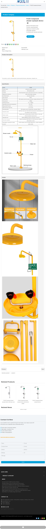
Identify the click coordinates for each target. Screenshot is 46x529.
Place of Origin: (5, 50)
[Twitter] (6, 507)
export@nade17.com (6, 501)
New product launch (6, 486)
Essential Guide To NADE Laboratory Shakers (10, 481)
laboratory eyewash (5, 372)
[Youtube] (42, 518)
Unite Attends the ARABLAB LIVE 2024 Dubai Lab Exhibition (13, 484)
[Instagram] (8, 507)
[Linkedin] (4, 507)
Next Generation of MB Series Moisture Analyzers (19, 486)
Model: (3, 47)
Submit (23, 462)
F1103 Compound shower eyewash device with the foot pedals (23, 402)
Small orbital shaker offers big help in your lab (19, 488)
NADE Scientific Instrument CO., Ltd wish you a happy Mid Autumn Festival (16, 490)
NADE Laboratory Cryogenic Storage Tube (10, 487)
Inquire (31, 36)
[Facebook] (2, 507)
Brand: (23, 47)
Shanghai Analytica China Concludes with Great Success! (13, 483)
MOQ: (3, 49)
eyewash (13, 372)
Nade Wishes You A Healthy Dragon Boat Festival (11, 491)
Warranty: (24, 49)
